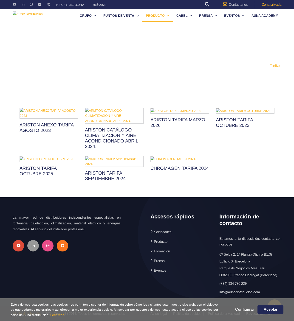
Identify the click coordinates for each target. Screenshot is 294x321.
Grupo (86, 15)
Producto (155, 15)
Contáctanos (238, 4)
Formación (162, 251)
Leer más (57, 315)
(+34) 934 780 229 (233, 283)
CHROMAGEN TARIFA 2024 (179, 168)
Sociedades (163, 232)
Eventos (232, 15)
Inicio (238, 66)
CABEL (182, 15)
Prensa (206, 15)
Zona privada (271, 4)
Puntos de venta (118, 15)
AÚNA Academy (265, 15)
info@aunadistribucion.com (239, 292)
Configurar (244, 309)
